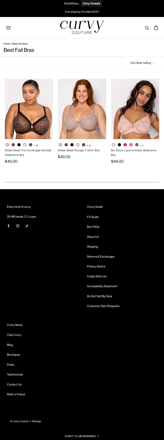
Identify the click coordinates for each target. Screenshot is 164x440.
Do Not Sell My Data (99, 296)
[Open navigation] (8, 27)
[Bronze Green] (30, 144)
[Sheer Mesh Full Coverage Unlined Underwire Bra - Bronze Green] (30, 145)
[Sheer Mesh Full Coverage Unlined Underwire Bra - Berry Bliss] (13, 145)
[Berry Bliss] (13, 144)
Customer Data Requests (103, 306)
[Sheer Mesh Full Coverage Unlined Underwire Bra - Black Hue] (19, 145)
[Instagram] (17, 225)
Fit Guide (93, 217)
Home (7, 43)
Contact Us (14, 384)
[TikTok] (26, 225)
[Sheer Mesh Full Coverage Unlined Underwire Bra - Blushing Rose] (24, 145)
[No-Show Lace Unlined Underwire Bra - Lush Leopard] (136, 145)
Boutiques (13, 354)
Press (10, 364)
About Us (93, 236)
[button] (82, 436)
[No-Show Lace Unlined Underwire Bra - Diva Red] (125, 145)
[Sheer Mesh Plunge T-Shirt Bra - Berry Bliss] (66, 145)
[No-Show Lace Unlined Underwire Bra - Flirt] (131, 145)
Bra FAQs (93, 226)
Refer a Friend (16, 394)
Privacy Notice (96, 266)
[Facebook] (8, 225)
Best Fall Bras (20, 43)
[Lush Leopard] (136, 144)
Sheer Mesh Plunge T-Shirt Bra (78, 150)
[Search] (147, 28)
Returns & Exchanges (100, 256)
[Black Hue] (19, 144)
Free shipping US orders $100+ (82, 11)
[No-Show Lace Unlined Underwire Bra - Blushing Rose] (113, 145)
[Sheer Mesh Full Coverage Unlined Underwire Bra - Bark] (7, 145)
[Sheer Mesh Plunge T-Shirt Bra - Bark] (60, 145)
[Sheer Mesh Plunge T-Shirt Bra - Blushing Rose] (77, 145)
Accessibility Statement (102, 286)
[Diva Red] (125, 144)
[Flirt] (131, 144)
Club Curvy (14, 335)
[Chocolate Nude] (83, 144)
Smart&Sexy (71, 3)
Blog (10, 345)
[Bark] (7, 144)
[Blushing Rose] (24, 144)
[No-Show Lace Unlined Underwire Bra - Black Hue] (119, 145)
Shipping (92, 246)
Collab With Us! (97, 276)
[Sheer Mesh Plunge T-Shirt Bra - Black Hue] (72, 145)
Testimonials (15, 374)
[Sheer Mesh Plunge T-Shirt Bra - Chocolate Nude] (83, 145)
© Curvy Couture (19, 421)
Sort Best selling (141, 62)
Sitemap (36, 421)
